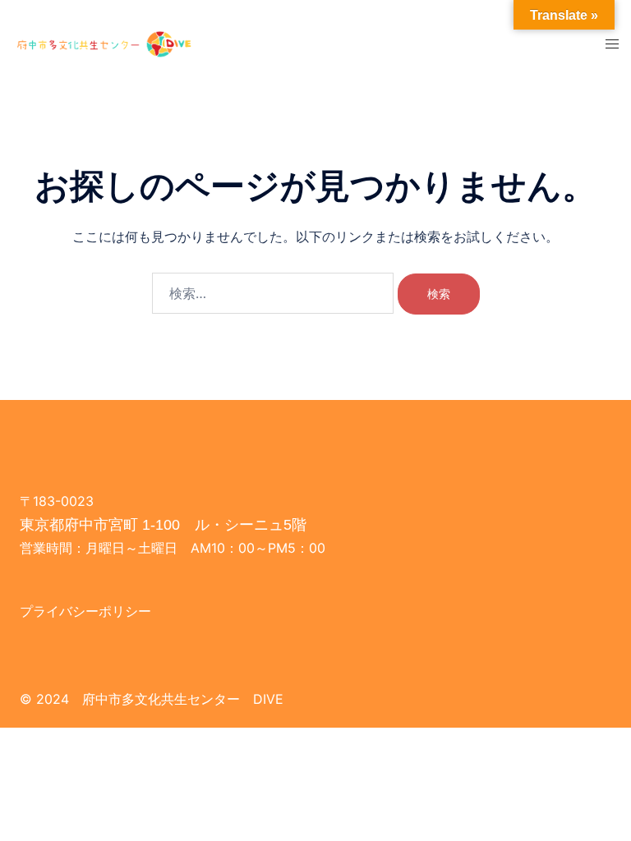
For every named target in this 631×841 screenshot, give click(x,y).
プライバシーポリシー (85, 611)
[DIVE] (105, 42)
